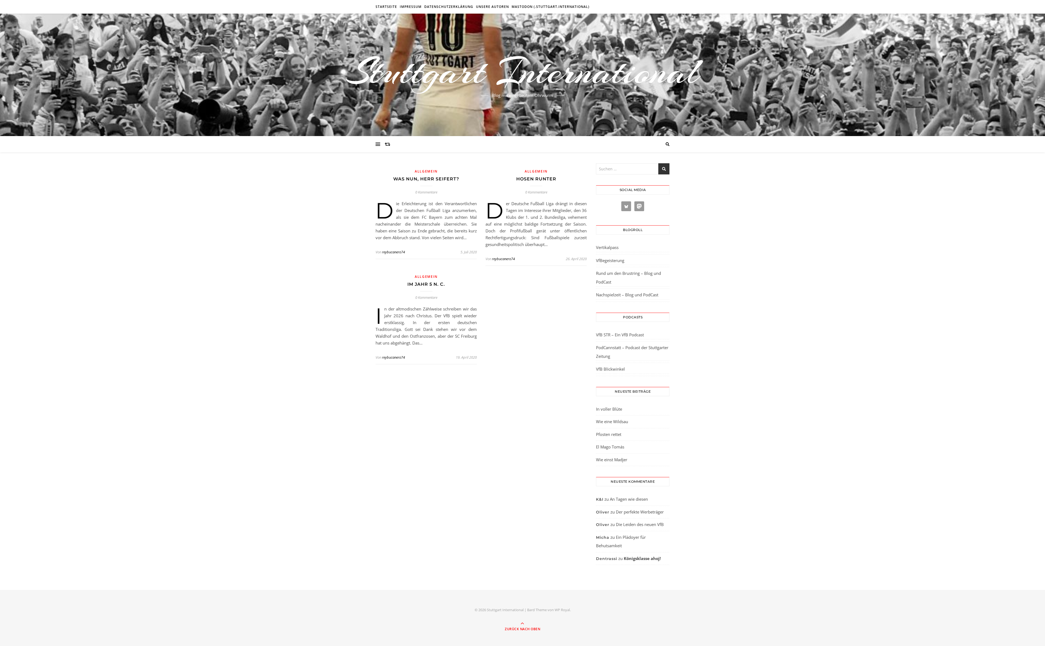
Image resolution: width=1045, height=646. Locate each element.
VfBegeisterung (610, 260)
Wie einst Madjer (611, 459)
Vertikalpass (607, 247)
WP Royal (562, 609)
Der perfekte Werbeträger (640, 512)
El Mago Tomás (610, 447)
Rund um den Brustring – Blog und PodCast (628, 277)
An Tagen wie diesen (629, 499)
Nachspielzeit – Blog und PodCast (627, 294)
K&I (599, 499)
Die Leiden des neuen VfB (640, 524)
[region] (71, 600)
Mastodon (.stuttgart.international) (550, 6)
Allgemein (426, 171)
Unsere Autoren (492, 6)
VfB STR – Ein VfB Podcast (620, 334)
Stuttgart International (522, 71)
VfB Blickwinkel (610, 369)
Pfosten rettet (608, 434)
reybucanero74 (393, 252)
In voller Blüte (609, 409)
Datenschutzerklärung (448, 6)
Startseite (386, 6)
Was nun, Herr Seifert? (426, 179)
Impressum (411, 6)
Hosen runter (536, 179)
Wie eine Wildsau (612, 421)
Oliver (602, 512)
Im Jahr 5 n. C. (426, 284)
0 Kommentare (426, 192)
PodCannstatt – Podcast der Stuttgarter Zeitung (632, 352)
